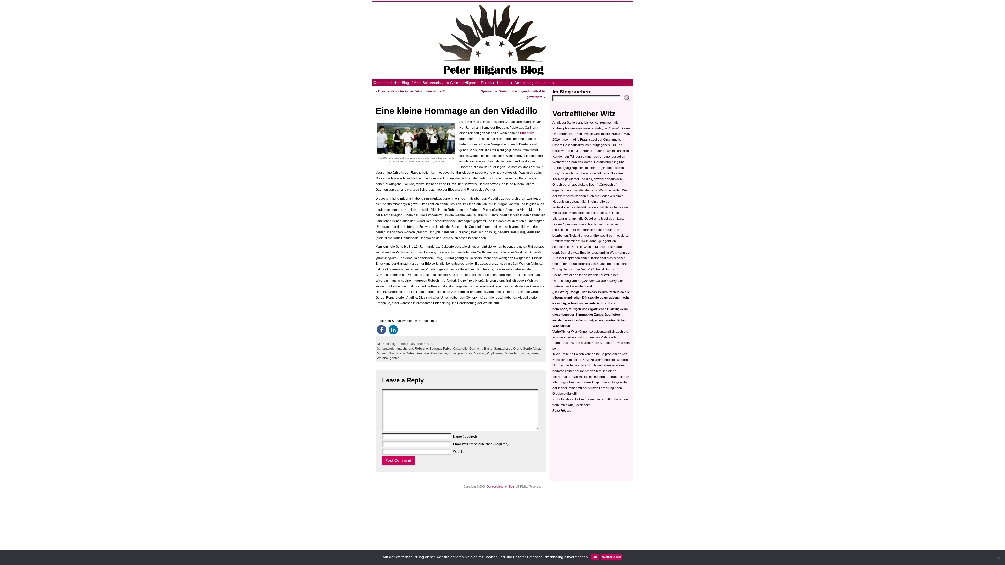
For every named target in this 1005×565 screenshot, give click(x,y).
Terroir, (525, 353)
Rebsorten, (512, 353)
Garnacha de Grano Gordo (513, 349)
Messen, (480, 353)
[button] (381, 329)
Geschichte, (440, 353)
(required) (465, 436)
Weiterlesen (611, 557)
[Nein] (998, 557)
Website (459, 452)
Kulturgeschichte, (461, 353)
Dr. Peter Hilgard (388, 344)
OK (595, 557)
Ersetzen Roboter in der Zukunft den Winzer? (411, 91)
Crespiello (460, 349)
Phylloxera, (495, 353)
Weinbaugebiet (388, 358)
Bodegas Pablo (440, 349)
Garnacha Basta (480, 349)
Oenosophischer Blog (500, 486)
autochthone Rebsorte (412, 349)
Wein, (535, 353)
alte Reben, (408, 353)
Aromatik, (424, 353)
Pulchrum (527, 133)
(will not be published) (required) (481, 444)
